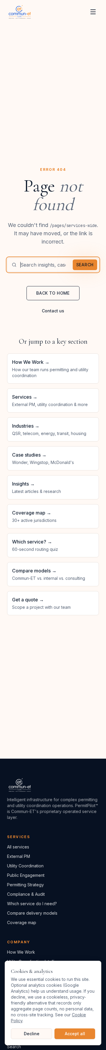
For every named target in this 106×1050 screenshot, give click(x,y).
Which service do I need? (32, 903)
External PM (18, 856)
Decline (31, 1033)
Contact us (53, 310)
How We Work (21, 952)
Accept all (75, 1033)
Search (85, 264)
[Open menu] (93, 12)
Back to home (52, 293)
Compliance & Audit (26, 894)
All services (18, 846)
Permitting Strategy (25, 884)
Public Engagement (25, 875)
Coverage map (21, 922)
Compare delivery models (32, 913)
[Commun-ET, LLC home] (19, 12)
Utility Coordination (25, 865)
